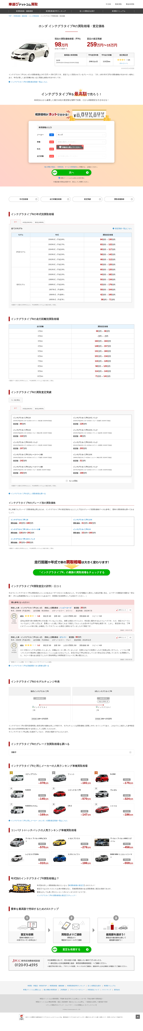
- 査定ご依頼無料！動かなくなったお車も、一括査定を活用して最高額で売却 (71, 1002)
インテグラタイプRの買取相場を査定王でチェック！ (57, 895)
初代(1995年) (39, 222)
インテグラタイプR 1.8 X (82, 520)
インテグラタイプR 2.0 (82, 529)
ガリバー (63, 637)
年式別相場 (24, 199)
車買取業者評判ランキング (56, 11)
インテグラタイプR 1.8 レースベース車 (25, 529)
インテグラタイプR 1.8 (19, 520)
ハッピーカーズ (65, 608)
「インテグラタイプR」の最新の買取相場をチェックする (71, 572)
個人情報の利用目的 (50, 990)
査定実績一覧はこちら (123, 228)
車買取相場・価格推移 (24, 11)
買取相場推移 (119, 199)
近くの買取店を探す (87, 11)
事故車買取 (130, 4)
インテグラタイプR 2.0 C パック (23, 539)
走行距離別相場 (55, 199)
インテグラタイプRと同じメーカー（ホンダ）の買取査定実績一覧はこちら (39, 821)
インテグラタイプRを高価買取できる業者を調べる (30, 666)
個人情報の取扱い (50, 167)
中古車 (108, 4)
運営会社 (117, 990)
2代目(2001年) (27, 222)
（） (123, 63)
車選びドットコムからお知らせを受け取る (72, 178)
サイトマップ (106, 990)
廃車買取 (118, 4)
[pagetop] (138, 1017)
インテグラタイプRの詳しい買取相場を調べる (28, 493)
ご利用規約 (63, 990)
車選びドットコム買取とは (32, 990)
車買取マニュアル (118, 11)
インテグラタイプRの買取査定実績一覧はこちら (29, 82)
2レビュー (123, 63)
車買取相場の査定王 (76, 885)
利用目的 (60, 167)
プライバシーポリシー (77, 990)
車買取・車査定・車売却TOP (37, 986)
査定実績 (87, 199)
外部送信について (93, 990)
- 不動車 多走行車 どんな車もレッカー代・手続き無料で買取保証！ (71, 999)
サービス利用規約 (71, 167)
